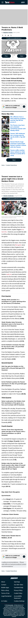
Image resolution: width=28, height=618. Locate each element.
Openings (17, 582)
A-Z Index (4, 601)
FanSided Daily (18, 587)
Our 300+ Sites (18, 584)
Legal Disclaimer (6, 596)
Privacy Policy (18, 590)
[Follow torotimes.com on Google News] (24, 106)
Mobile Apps (5, 587)
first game (18, 245)
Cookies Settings (19, 601)
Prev (6, 56)
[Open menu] (2, 2)
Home (3, 165)
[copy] (11, 35)
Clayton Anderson (8, 195)
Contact (3, 584)
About (3, 582)
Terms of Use (5, 593)
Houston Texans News (11, 165)
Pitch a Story (5, 590)
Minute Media (10, 605)
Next (21, 56)
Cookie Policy (18, 593)
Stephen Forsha (7, 32)
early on (9, 274)
